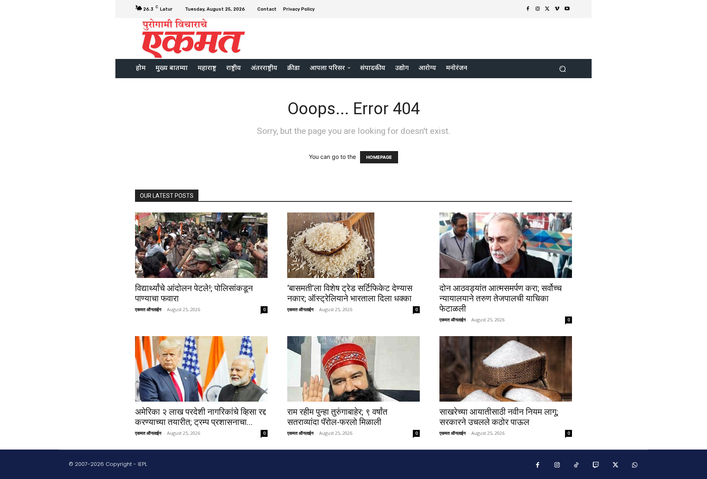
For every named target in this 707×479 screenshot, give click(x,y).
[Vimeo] (557, 9)
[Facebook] (528, 9)
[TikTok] (576, 465)
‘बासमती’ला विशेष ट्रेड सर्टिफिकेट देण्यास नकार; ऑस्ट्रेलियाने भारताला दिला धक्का (349, 293)
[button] (562, 68)
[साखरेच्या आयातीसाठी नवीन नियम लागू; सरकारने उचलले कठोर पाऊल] (505, 369)
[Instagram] (538, 9)
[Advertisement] (422, 37)
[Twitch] (596, 465)
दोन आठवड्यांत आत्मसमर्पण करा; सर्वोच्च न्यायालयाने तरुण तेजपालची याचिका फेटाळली (500, 298)
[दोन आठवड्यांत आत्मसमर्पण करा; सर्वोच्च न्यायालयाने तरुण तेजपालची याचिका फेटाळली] (505, 245)
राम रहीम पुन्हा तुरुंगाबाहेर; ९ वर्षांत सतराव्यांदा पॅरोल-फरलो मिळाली (337, 417)
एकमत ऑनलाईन (148, 309)
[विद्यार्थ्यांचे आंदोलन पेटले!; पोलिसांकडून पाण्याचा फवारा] (201, 245)
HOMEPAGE (379, 157)
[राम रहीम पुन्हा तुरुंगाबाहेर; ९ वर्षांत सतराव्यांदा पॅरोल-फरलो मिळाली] (353, 369)
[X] (547, 9)
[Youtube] (567, 9)
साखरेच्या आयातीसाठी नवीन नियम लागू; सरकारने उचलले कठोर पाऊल (498, 417)
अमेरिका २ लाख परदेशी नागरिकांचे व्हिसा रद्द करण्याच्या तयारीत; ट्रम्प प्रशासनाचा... (200, 417)
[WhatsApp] (635, 465)
